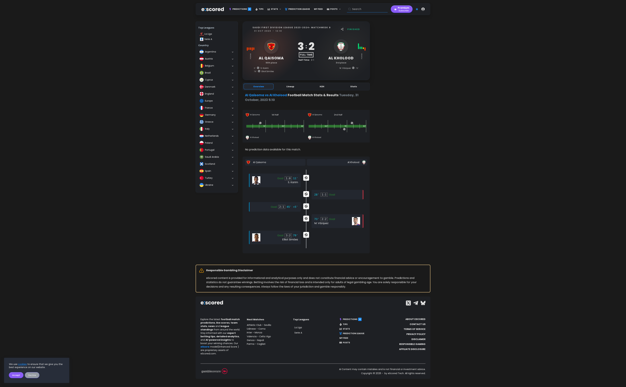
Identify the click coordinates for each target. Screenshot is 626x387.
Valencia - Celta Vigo (259, 336)
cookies (22, 364)
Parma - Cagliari (256, 344)
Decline (32, 375)
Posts (333, 9)
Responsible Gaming (412, 344)
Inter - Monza (254, 332)
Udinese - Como (256, 328)
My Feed (318, 9)
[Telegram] (415, 303)
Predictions (241, 9)
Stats (274, 9)
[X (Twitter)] (408, 303)
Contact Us (417, 324)
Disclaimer (418, 339)
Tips (261, 9)
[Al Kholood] (337, 162)
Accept (16, 375)
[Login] (423, 9)
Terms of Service (414, 329)
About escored (415, 319)
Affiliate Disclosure (412, 349)
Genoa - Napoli (255, 340)
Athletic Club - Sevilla (259, 325)
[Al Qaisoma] (275, 162)
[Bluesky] (423, 303)
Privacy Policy (415, 334)
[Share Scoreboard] (342, 29)
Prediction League (299, 9)
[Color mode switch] (417, 9)
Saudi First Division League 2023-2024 (281, 27)
